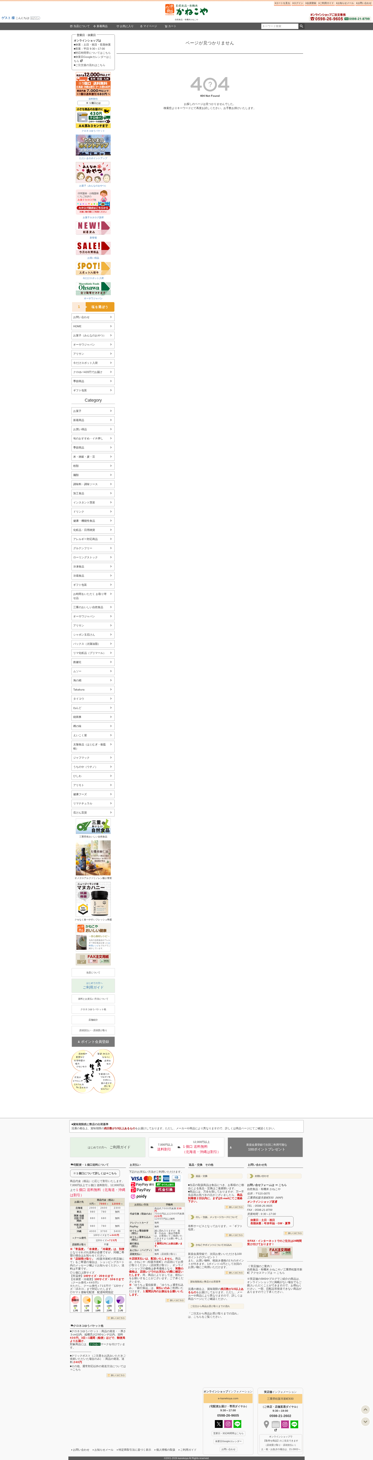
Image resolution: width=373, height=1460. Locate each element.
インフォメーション (228, 1391)
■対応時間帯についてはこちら (92, 52)
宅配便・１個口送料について (91, 1164)
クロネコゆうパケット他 (88, 1325)
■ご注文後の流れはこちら (89, 65)
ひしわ (77, 775)
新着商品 (102, 26)
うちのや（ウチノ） (85, 766)
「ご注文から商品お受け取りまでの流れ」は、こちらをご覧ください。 (214, 1315)
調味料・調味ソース (85, 484)
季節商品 (78, 381)
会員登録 (311, 3)
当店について (81, 26)
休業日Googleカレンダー (228, 1441)
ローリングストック (85, 557)
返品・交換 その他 (201, 1164)
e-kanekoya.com (228, 1398)
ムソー (77, 671)
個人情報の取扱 (165, 1449)
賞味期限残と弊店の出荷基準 (205, 1281)
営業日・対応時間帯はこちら (228, 1433)
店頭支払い (135, 1254)
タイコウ (78, 698)
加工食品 (78, 493)
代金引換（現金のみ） (141, 1213)
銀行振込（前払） (134, 1244)
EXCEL (106, 961)
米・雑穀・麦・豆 (84, 456)
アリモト (78, 785)
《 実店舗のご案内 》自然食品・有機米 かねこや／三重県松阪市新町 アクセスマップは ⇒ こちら (274, 1269)
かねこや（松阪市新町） (149, 1261)
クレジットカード (139, 1222)
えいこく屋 (80, 735)
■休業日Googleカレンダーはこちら (93, 58)
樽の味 (77, 726)
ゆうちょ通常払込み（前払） (140, 1238)
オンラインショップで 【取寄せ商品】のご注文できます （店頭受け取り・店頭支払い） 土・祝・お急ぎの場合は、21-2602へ (280, 1443)
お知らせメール (345, 3)
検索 (301, 26)
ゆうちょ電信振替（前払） (139, 1232)
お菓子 (77, 410)
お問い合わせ (364, 3)
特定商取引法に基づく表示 (135, 1449)
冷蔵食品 (78, 575)
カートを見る (283, 3)
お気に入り (127, 26)
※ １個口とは (93, 103)
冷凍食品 (78, 566)
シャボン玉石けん (84, 634)
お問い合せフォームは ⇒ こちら (267, 1184)
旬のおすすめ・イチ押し (88, 438)
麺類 (76, 475)
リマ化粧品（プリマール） (89, 652)
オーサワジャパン (84, 344)
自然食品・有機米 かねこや (264, 1189)
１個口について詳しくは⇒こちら (96, 1173)
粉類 (76, 465)
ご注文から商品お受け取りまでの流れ (210, 1306)
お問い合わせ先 (257, 1164)
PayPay (134, 1226)
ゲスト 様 (8, 17)
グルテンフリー (82, 548)
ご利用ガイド (327, 3)
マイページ (150, 26)
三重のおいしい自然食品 (88, 607)
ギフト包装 (80, 390)
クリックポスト (81, 1355)
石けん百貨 (80, 812)
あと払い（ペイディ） (141, 1250)
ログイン (35, 18)
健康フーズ (80, 794)
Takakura (79, 689)
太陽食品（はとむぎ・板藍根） (89, 746)
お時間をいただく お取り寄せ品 (90, 596)
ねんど (77, 707)
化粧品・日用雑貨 (84, 529)
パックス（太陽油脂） (86, 643)
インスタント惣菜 (84, 502)
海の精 (77, 680)
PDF (94, 961)
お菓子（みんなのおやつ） (89, 335)
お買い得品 (80, 429)
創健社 (77, 662)
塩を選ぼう (93, 307)
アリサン (78, 353)
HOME (77, 326)
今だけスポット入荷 (85, 362)
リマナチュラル (82, 803)
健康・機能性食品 (84, 520)
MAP (279, 1197)
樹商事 (77, 717)
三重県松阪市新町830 (280, 1398)
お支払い (135, 1164)
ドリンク (78, 511)
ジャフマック (81, 757)
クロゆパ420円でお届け (87, 372)
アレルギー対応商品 (85, 539)
